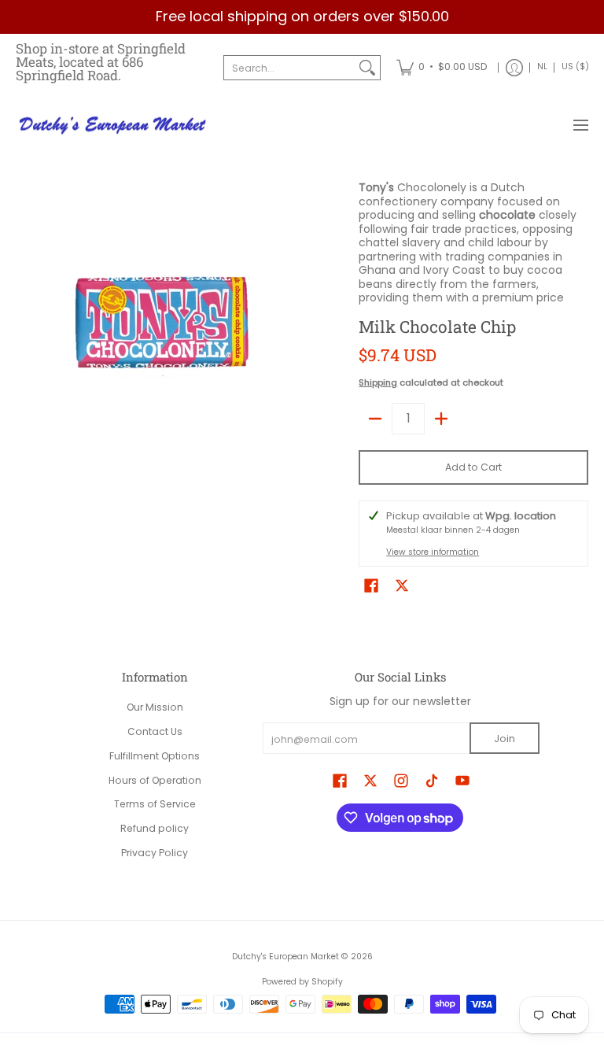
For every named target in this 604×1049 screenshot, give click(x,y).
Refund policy (154, 828)
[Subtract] (375, 419)
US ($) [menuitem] (575, 66)
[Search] (367, 67)
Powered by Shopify (302, 982)
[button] (371, 585)
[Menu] (580, 126)
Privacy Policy (154, 852)
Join (504, 738)
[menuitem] (442, 68)
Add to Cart (473, 467)
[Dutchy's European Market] (114, 126)
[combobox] (289, 67)
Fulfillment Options (154, 756)
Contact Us (154, 731)
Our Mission (155, 707)
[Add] (441, 419)
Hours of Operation (155, 780)
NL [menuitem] (542, 66)
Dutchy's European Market (285, 956)
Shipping (378, 382)
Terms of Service (155, 804)
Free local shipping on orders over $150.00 (302, 16)
